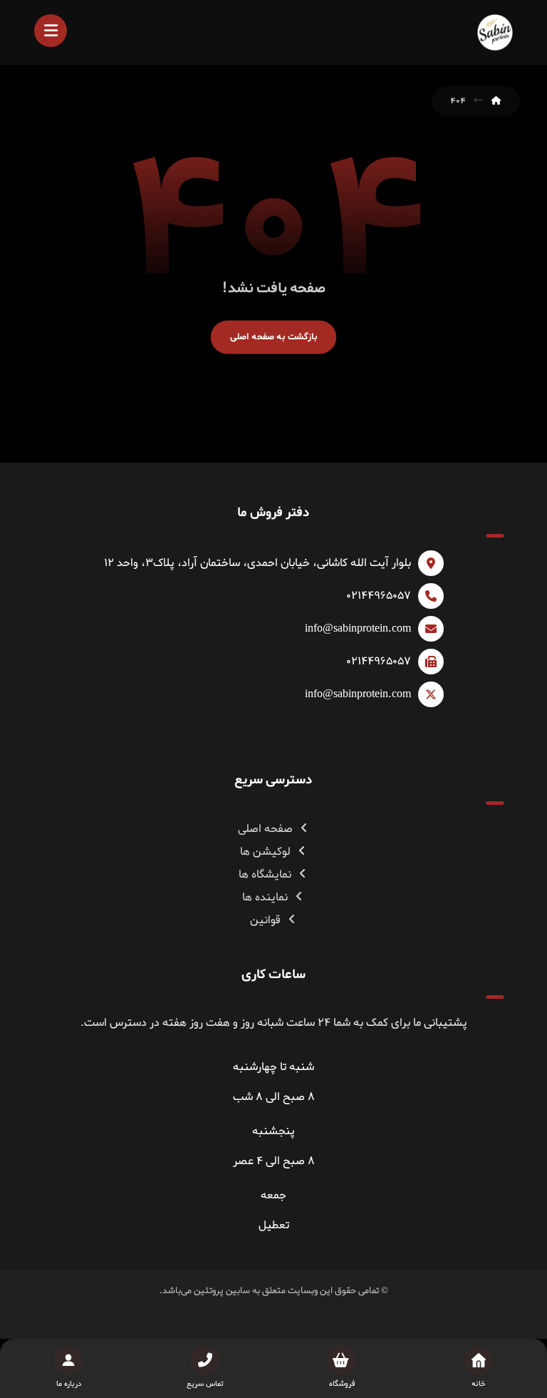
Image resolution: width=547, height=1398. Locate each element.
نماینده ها (265, 897)
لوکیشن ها (265, 851)
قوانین (265, 920)
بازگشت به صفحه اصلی (273, 337)
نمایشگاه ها (265, 874)
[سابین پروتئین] (495, 32)
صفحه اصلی (265, 829)
